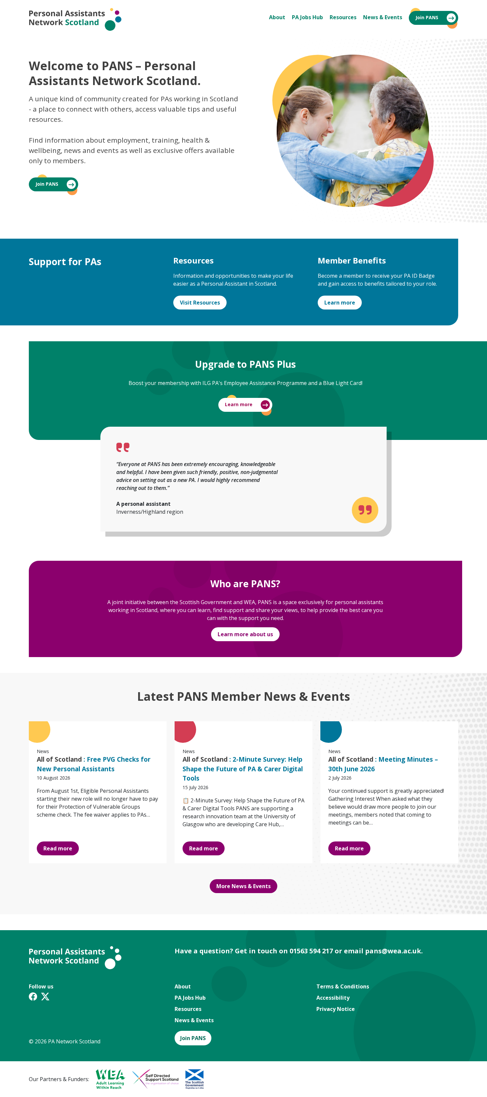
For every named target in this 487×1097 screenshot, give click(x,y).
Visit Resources (200, 302)
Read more (57, 848)
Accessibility (333, 997)
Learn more (339, 302)
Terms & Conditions (342, 986)
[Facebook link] (33, 997)
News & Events (382, 17)
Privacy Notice (335, 1009)
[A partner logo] (107, 1079)
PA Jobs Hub (307, 17)
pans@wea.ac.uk (393, 950)
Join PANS (426, 17)
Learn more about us (245, 634)
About (277, 17)
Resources (343, 17)
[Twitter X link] (45, 997)
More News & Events (243, 886)
